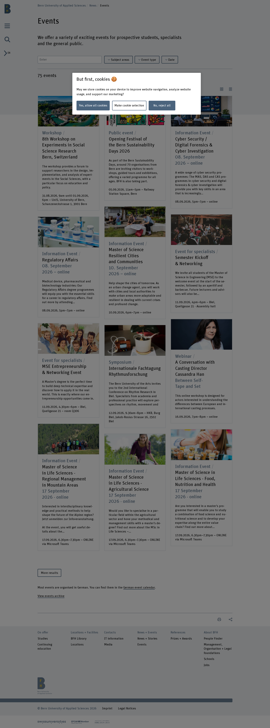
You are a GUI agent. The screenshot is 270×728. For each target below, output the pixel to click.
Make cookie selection (129, 105)
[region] (136, 94)
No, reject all (162, 105)
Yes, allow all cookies (93, 105)
